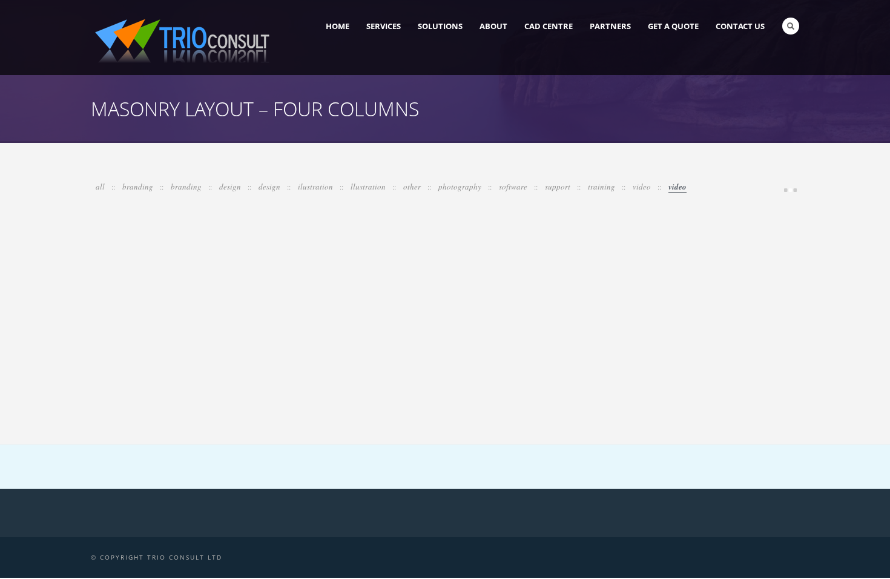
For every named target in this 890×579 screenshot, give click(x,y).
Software (514, 186)
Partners (610, 26)
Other (413, 186)
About (493, 26)
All (101, 186)
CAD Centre (548, 26)
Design (231, 186)
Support (558, 186)
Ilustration (316, 186)
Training (602, 186)
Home (337, 26)
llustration (369, 186)
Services (383, 26)
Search (790, 26)
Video (643, 186)
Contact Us (740, 26)
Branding (138, 186)
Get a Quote (673, 26)
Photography (460, 186)
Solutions (440, 26)
